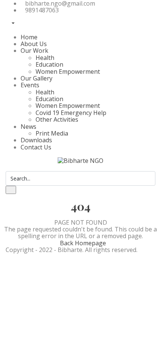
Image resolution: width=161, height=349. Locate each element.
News (28, 126)
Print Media (52, 133)
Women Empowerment (68, 71)
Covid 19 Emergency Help (71, 113)
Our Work (34, 50)
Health (45, 58)
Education (49, 64)
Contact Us (36, 147)
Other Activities (57, 119)
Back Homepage (83, 243)
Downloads (36, 140)
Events (30, 85)
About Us (34, 44)
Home (29, 37)
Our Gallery (36, 78)
